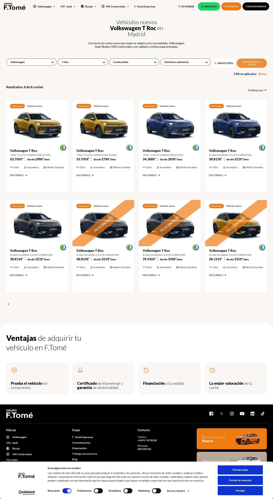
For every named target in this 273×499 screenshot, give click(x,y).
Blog (74, 459)
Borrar (262, 74)
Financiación (79, 448)
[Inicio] (14, 6)
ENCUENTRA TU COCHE (252, 63)
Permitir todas (240, 470)
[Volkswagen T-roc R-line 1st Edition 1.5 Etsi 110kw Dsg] (236, 123)
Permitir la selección (240, 480)
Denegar (240, 490)
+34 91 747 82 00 (147, 440)
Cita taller (12, 459)
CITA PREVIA (231, 6)
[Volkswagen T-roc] (37, 123)
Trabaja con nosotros (84, 453)
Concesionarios (81, 442)
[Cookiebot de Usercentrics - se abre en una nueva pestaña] (27, 492)
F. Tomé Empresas (144, 6)
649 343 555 (144, 448)
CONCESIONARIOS (256, 6)
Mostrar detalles (176, 491)
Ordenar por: (256, 90)
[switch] (98, 490)
